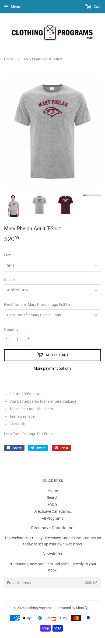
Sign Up (91, 583)
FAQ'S (52, 504)
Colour (9, 280)
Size (7, 255)
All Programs (52, 518)
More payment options (52, 368)
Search (52, 497)
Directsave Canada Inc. (52, 511)
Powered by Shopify (72, 608)
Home (8, 59)
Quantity (11, 329)
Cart (97, 7)
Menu (15, 7)
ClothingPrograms (38, 608)
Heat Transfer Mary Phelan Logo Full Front (39, 304)
